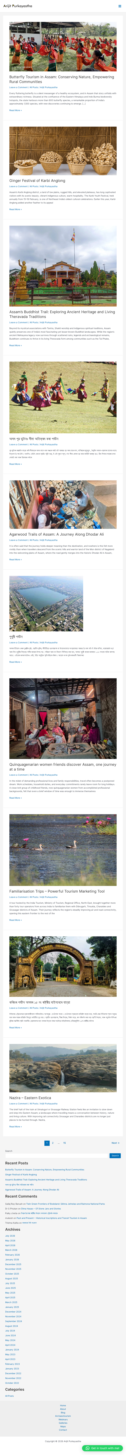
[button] (102, 1448)
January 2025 (12, 1307)
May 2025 (10, 1292)
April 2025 (10, 1297)
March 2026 (11, 1250)
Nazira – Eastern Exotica (30, 1098)
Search (8, 1151)
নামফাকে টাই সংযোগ (29, 1223)
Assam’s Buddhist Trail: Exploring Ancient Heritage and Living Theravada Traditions (46, 1179)
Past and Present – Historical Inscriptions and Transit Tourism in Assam (52, 1218)
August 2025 (11, 1278)
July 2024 (10, 1330)
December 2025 (13, 1264)
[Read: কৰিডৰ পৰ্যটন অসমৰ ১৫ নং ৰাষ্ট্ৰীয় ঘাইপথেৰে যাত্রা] (63, 966)
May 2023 (10, 1354)
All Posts (34, 87)
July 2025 (10, 1283)
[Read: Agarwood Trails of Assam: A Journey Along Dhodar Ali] (63, 504)
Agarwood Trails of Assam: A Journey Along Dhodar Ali (56, 534)
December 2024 (13, 1311)
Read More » (15, 110)
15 (64, 1143)
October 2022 (12, 1383)
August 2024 (11, 1326)
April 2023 (10, 1359)
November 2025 (13, 1269)
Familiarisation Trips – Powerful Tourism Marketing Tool (57, 891)
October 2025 (12, 1274)
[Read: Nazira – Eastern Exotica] (63, 1068)
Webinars (63, 1419)
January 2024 (12, 1349)
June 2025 (10, 1288)
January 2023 (12, 1368)
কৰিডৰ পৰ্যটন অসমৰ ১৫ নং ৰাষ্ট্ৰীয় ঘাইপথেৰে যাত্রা (39, 1002)
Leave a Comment (18, 87)
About (63, 1409)
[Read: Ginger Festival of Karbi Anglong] (63, 150)
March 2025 (11, 1302)
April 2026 (10, 1245)
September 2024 (13, 1321)
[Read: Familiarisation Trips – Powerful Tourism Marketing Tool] (63, 850)
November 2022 (13, 1378)
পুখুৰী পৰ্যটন (16, 636)
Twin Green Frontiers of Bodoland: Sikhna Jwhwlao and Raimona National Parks (65, 1204)
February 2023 (12, 1364)
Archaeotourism (63, 1416)
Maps (63, 1426)
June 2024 (10, 1335)
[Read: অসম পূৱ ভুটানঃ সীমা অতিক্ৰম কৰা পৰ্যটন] (63, 397)
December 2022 (13, 1373)
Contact (63, 1430)
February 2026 (12, 1255)
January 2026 (12, 1259)
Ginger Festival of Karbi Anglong (37, 180)
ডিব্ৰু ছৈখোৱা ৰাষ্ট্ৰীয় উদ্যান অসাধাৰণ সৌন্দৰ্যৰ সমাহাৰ (39, 1213)
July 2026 (10, 1236)
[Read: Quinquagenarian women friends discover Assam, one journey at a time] (63, 718)
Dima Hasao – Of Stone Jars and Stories (41, 1208)
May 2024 (10, 1340)
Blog (63, 1412)
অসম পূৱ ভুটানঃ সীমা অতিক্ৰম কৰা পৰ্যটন (33, 439)
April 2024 (10, 1345)
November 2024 (13, 1316)
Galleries (63, 1423)
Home (63, 1405)
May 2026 (10, 1240)
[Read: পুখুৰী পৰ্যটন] (46, 603)
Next (116, 1143)
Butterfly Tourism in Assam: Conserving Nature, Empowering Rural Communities (44, 1169)
